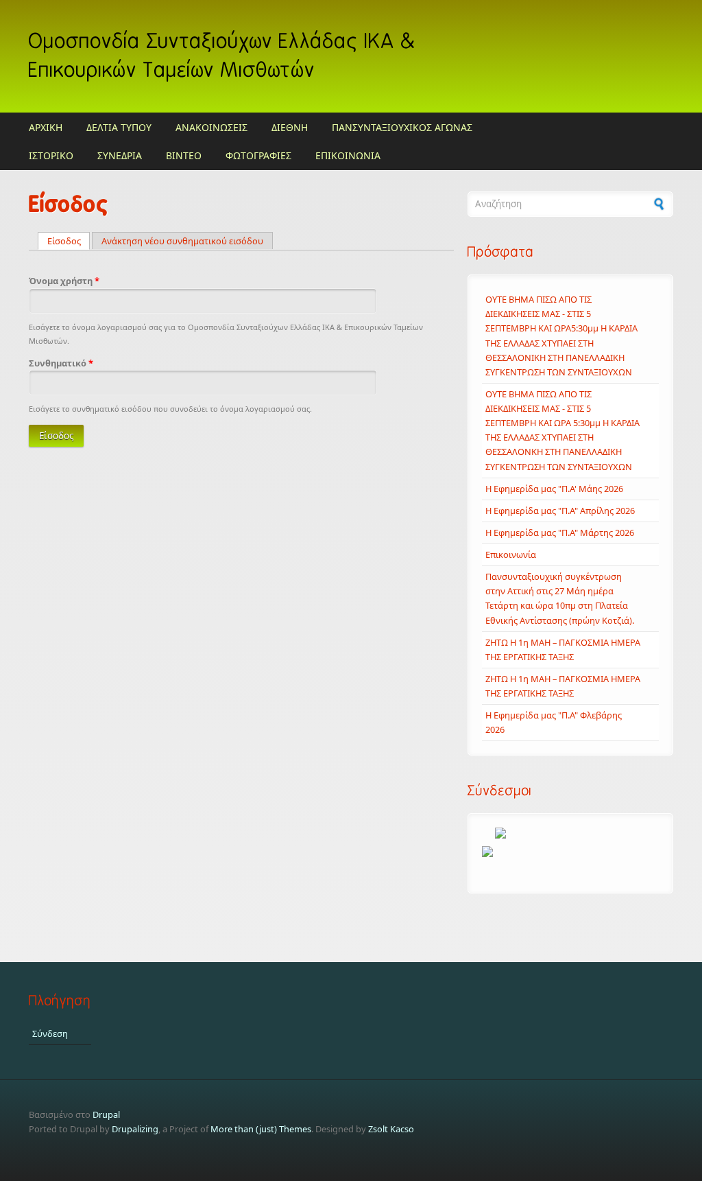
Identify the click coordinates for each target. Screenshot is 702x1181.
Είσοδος (68, 241)
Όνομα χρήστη (64, 280)
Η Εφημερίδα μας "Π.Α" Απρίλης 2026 (560, 510)
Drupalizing (135, 1129)
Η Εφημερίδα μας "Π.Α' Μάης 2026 (554, 488)
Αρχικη (45, 127)
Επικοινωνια (347, 155)
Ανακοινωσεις (211, 127)
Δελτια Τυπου (119, 127)
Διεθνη (289, 127)
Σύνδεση (50, 1033)
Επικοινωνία (510, 554)
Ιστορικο (51, 155)
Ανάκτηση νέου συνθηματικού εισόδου (182, 241)
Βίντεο (184, 155)
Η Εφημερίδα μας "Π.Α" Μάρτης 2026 (559, 532)
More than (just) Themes (260, 1129)
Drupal (106, 1114)
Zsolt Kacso (391, 1129)
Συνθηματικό (61, 363)
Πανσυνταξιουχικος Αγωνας (402, 127)
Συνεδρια (119, 155)
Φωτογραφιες (258, 155)
